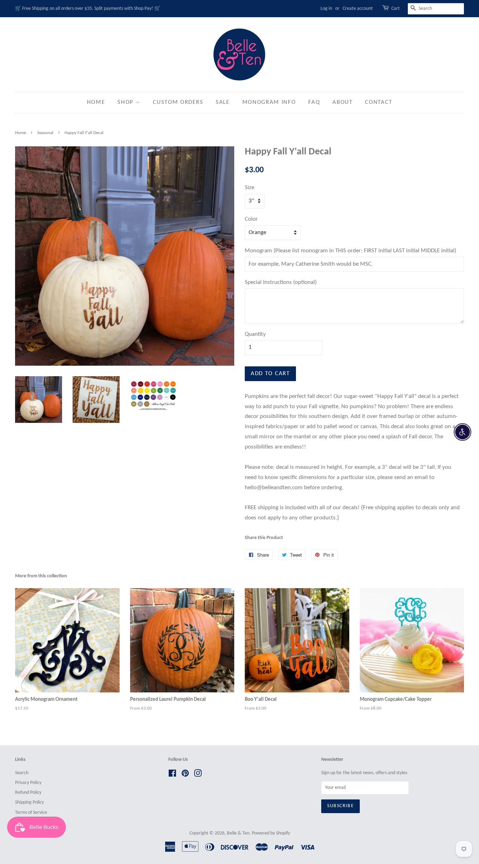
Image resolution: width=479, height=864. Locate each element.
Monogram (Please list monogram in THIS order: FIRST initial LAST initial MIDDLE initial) (350, 251)
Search (21, 773)
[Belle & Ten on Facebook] (172, 775)
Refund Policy (28, 792)
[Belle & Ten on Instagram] (198, 775)
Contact (378, 102)
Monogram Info (269, 102)
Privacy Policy (28, 782)
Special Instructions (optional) (281, 282)
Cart (395, 8)
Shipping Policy (29, 802)
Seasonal (45, 133)
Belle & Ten (238, 833)
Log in (326, 8)
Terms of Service (31, 812)
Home (96, 102)
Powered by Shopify (271, 833)
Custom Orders (178, 102)
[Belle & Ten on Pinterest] (185, 775)
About (342, 102)
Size (249, 188)
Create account (358, 8)
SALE (223, 102)
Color (251, 219)
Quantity (255, 334)
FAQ (314, 102)
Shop (126, 102)
